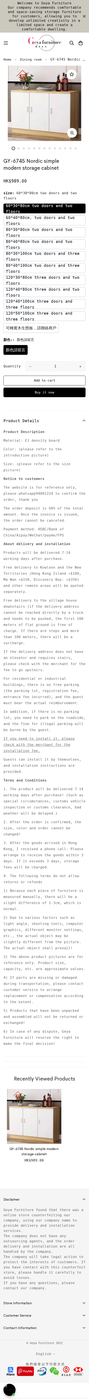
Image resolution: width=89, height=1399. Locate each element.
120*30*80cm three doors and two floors (42, 280)
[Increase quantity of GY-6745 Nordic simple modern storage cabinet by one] (80, 367)
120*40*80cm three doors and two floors (42, 292)
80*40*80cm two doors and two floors (39, 244)
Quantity (12, 366)
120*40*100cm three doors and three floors (39, 304)
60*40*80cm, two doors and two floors (40, 220)
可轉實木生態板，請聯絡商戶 (31, 328)
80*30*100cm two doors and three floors (42, 256)
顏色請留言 (15, 350)
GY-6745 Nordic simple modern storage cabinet (34, 1151)
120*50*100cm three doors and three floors (39, 316)
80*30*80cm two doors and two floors (39, 232)
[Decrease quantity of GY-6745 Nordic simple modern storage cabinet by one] (30, 367)
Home (7, 59)
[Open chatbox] (9, 1390)
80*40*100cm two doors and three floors (42, 268)
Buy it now (44, 392)
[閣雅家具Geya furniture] (44, 43)
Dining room (30, 59)
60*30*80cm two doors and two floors (39, 208)
